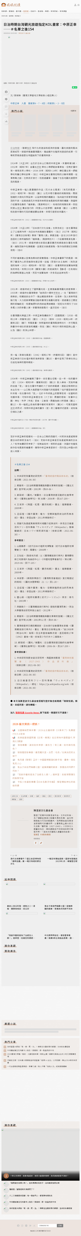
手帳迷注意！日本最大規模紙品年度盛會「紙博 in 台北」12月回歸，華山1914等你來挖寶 (42, 1061)
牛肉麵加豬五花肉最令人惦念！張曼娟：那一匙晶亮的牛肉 (30, 1050)
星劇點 (40, 11)
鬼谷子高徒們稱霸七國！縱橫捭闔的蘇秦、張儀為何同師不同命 (59, 907)
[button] (6, 106)
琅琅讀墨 (63, 11)
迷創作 (33, 11)
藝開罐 (26, 11)
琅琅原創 (54, 11)
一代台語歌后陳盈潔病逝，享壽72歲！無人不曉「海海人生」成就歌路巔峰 (37, 1066)
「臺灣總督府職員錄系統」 (57, 475)
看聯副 (11, 11)
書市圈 (18, 11)
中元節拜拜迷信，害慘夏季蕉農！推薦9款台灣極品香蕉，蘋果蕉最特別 (59, 938)
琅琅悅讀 (4, 16)
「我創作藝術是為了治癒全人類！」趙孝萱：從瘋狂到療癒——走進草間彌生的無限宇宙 (20, 938)
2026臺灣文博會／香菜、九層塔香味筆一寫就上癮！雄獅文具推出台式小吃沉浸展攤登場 (41, 1055)
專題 (47, 11)
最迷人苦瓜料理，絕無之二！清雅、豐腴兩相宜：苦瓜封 (21, 907)
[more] (73, 110)
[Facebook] (6, 92)
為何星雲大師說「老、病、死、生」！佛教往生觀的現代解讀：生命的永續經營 (38, 1046)
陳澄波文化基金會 (24, 33)
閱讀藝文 (18, 16)
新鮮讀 (4, 11)
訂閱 (60, 1225)
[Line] (6, 99)
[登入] (75, 5)
